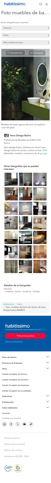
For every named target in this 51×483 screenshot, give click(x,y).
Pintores (5, 382)
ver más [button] (43, 153)
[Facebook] (11, 424)
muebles (9, 292)
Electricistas (7, 384)
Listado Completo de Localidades (16, 391)
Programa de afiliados (11, 416)
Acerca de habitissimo (11, 411)
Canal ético (7, 414)
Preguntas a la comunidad (13, 375)
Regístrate (6, 402)
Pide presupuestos (25, 478)
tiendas (36, 292)
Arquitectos (7, 390)
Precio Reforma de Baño (12, 360)
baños (18, 292)
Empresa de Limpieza (11, 369)
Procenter (6, 380)
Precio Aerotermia (9, 363)
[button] (25, 357)
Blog (4, 372)
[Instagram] (4, 424)
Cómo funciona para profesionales (16, 405)
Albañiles (6, 387)
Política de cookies (13, 450)
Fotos (4, 377)
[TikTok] (31, 424)
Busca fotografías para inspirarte (14, 22)
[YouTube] (24, 424)
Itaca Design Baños (20, 135)
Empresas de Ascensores (12, 366)
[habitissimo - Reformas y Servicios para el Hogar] (11, 4)
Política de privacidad (14, 444)
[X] (17, 424)
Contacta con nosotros (11, 418)
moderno (26, 292)
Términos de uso (12, 438)
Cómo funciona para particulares (15, 399)
